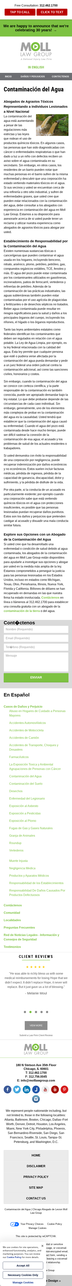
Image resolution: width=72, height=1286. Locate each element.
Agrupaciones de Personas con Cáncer (35, 768)
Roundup (15, 843)
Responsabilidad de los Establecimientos (36, 883)
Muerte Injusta (18, 860)
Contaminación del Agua (25, 776)
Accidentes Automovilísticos (27, 722)
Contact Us (36, 1198)
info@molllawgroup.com (38, 1080)
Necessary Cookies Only (23, 1275)
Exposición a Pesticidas (25, 813)
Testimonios (12, 946)
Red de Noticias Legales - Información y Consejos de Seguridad (31, 937)
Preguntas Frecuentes (19, 927)
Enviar (36, 677)
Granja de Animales (22, 835)
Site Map (36, 1187)
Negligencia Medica (22, 868)
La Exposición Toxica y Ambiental (31, 764)
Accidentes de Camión (24, 737)
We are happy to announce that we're (36, 28)
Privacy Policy (36, 1176)
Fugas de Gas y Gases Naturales (31, 828)
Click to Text (52, 12)
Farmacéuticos (19, 757)
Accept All (23, 1265)
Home (36, 1155)
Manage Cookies (38, 1228)
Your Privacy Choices (32, 1224)
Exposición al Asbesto (23, 806)
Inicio (8, 76)
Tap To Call (20, 12)
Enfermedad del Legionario (27, 798)
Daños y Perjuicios (33, 76)
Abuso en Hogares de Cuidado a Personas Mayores (37, 713)
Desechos (16, 791)
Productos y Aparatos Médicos (29, 875)
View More (36, 1025)
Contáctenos (60, 76)
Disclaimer (36, 1166)
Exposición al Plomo (22, 820)
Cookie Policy (54, 1224)
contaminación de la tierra (22, 611)
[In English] (36, 67)
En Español (17, 695)
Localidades (12, 920)
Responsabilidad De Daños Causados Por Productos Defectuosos (37, 893)
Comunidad (12, 912)
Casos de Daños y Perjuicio (23, 706)
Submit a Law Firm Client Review (36, 1035)
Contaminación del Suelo (25, 783)
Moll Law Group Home (36, 51)
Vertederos (16, 850)
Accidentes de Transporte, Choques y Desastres (33, 747)
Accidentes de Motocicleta (26, 730)
